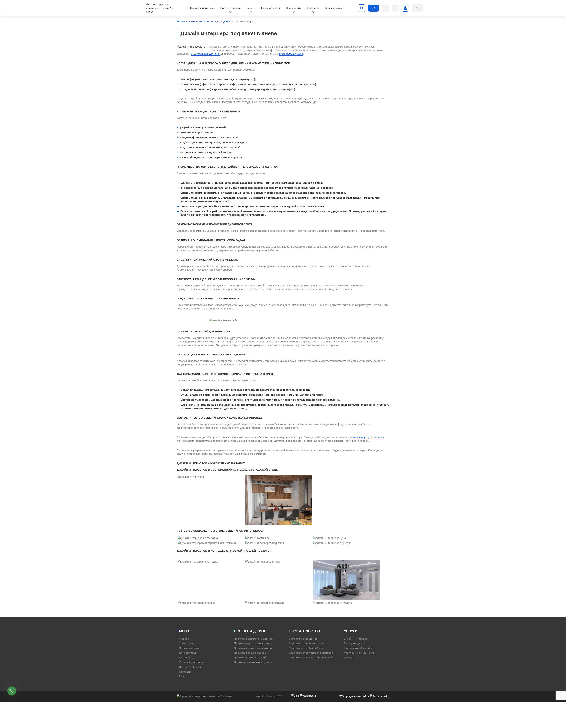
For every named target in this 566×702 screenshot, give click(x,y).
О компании (187, 643)
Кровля (348, 657)
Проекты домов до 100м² (250, 657)
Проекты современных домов (253, 662)
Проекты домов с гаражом (251, 652)
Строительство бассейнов (306, 648)
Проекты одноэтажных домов (253, 638)
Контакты (185, 671)
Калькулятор (187, 657)
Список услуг (187, 652)
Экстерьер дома (354, 643)
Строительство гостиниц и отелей (311, 657)
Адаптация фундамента (359, 652)
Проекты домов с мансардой (253, 648)
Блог (182, 676)
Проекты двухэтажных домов (253, 643)
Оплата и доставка (191, 662)
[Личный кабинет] (405, 8)
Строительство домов (190, 22)
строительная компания (205, 53)
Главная (184, 638)
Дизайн (226, 22)
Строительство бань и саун (306, 643)
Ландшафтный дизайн (358, 648)
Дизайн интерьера (356, 638)
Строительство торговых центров (311, 652)
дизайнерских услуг (291, 53)
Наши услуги (212, 22)
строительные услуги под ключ (365, 437)
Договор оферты (190, 667)
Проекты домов (189, 648)
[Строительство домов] (160, 8)
